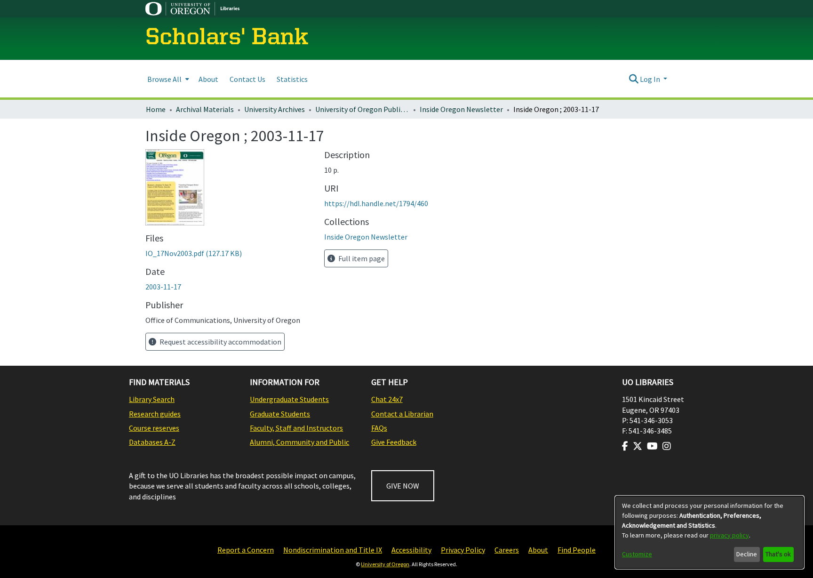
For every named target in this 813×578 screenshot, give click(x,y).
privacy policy (729, 535)
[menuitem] (167, 79)
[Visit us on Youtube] (652, 446)
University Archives (274, 109)
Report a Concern (245, 549)
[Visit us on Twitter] (637, 446)
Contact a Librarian (402, 413)
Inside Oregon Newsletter (461, 109)
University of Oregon (385, 564)
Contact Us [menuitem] (247, 79)
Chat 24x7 (387, 399)
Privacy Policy (463, 549)
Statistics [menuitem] (292, 79)
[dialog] (709, 532)
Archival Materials (205, 109)
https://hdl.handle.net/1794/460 (376, 203)
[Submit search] (633, 79)
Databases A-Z (152, 442)
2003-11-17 (163, 286)
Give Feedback (393, 442)
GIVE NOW (402, 485)
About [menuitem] (208, 79)
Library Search (152, 399)
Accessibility (411, 549)
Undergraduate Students (289, 399)
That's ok (778, 554)
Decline (746, 554)
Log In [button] (651, 79)
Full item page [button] (361, 258)
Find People (577, 549)
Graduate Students (280, 413)
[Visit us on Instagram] (666, 446)
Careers (506, 549)
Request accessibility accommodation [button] (219, 341)
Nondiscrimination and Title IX (332, 549)
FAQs (379, 428)
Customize (637, 554)
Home (156, 109)
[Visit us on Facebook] (625, 446)
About (538, 549)
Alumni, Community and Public (299, 442)
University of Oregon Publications (362, 109)
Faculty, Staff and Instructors (296, 428)
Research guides (155, 413)
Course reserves (154, 428)
